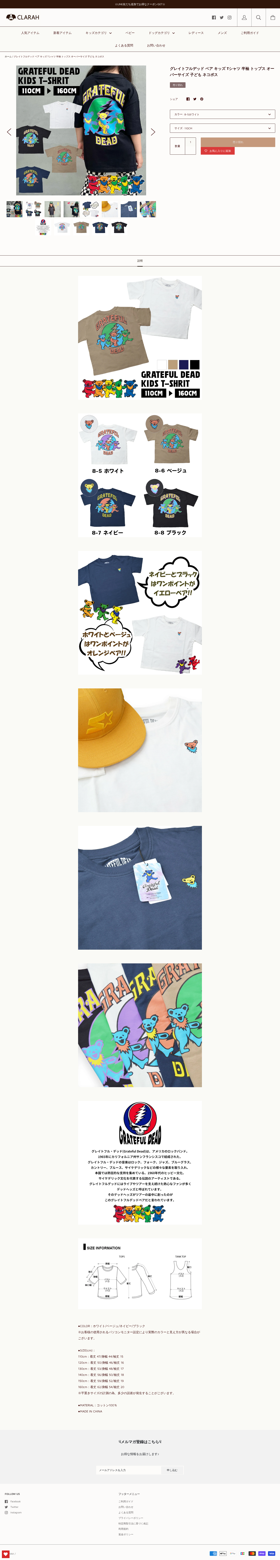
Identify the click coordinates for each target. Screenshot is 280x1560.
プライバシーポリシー (130, 1517)
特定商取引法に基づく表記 (133, 1523)
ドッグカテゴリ (160, 32)
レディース (196, 32)
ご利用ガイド (250, 32)
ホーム (8, 56)
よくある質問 (124, 45)
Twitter (14, 1506)
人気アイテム (30, 32)
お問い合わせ (156, 45)
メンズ (222, 32)
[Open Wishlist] (6, 1554)
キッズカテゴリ (97, 32)
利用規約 (123, 1528)
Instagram (16, 1512)
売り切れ (238, 142)
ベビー (130, 32)
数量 (177, 146)
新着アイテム (62, 32)
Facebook (15, 1501)
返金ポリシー (125, 1534)
